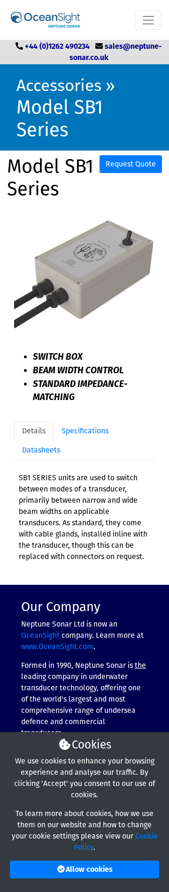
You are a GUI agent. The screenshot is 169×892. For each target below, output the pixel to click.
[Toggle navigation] (148, 20)
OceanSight (40, 635)
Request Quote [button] (131, 163)
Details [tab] (34, 430)
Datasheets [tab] (41, 450)
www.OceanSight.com (57, 646)
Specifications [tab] (84, 430)
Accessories (58, 85)
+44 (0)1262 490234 (57, 46)
